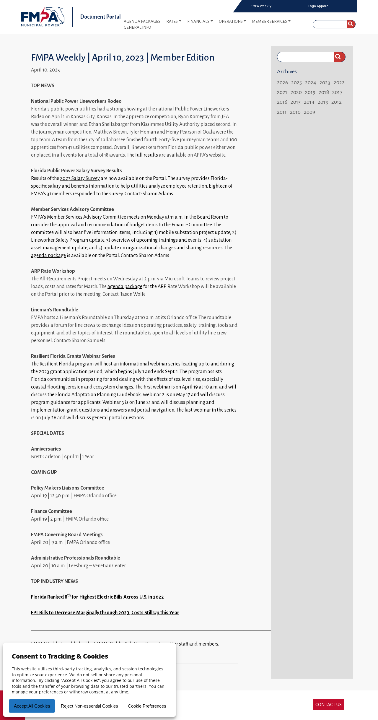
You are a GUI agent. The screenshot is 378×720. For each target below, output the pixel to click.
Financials (198, 21)
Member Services (269, 21)
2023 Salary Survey (80, 178)
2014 (309, 102)
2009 (309, 112)
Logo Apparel (319, 6)
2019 (310, 92)
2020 (296, 92)
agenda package (48, 255)
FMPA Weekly (261, 6)
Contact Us (328, 704)
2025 (296, 82)
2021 (282, 92)
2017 (337, 92)
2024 (310, 82)
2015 (296, 102)
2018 (324, 92)
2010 (295, 112)
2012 (336, 102)
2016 (282, 102)
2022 (339, 82)
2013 (323, 102)
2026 (282, 82)
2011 (282, 112)
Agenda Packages (142, 21)
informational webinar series (150, 364)
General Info (137, 27)
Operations (231, 21)
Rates (172, 21)
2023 (325, 82)
